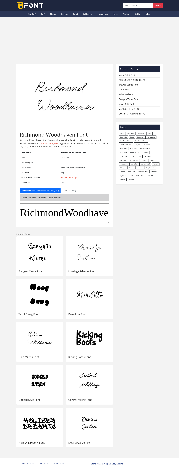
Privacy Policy (28, 463)
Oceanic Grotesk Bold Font (132, 113)
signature (123, 175)
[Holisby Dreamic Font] (39, 423)
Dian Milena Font (28, 357)
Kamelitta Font (77, 314)
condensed (151, 137)
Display (53, 14)
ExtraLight (123, 152)
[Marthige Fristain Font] (89, 252)
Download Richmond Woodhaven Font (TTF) (40, 191)
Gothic (137, 14)
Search (158, 5)
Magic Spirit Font (127, 75)
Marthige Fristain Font (81, 271)
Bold (149, 133)
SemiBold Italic (143, 172)
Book (132, 137)
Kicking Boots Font (79, 357)
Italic (132, 156)
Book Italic (140, 137)
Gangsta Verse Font (30, 271)
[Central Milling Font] (89, 380)
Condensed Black (126, 141)
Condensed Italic (125, 145)
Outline (131, 168)
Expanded (146, 145)
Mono (152, 160)
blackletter (141, 133)
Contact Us (59, 463)
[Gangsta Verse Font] (39, 252)
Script (75, 14)
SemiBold (131, 172)
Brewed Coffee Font (128, 84)
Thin (131, 175)
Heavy (146, 152)
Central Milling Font (80, 400)
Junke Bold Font (126, 104)
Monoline (134, 164)
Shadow (154, 172)
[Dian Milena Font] (39, 337)
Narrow (155, 164)
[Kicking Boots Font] (89, 337)
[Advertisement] (89, 39)
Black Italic (130, 133)
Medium (123, 160)
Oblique (123, 168)
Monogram (124, 164)
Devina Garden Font (80, 442)
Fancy (115, 14)
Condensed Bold (140, 141)
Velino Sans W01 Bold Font (132, 79)
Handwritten (103, 14)
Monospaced (145, 164)
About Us (44, 463)
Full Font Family (69, 191)
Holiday (148, 14)
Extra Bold (133, 148)
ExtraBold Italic (145, 148)
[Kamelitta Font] (89, 295)
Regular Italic (150, 168)
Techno (126, 14)
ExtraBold (123, 148)
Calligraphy (88, 14)
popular (64, 14)
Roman (122, 172)
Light (139, 156)
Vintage (122, 179)
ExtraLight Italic (135, 152)
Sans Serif (32, 14)
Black (122, 133)
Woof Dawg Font (28, 314)
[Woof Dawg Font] (39, 295)
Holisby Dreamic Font (31, 442)
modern (144, 160)
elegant (137, 145)
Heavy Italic (124, 156)
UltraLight (149, 175)
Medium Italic (133, 160)
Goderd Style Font (29, 400)
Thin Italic (139, 175)
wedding (131, 179)
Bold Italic (123, 137)
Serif (43, 14)
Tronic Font (124, 89)
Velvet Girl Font (126, 94)
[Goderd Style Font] (39, 380)
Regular (140, 168)
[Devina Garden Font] (89, 423)
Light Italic (148, 156)
